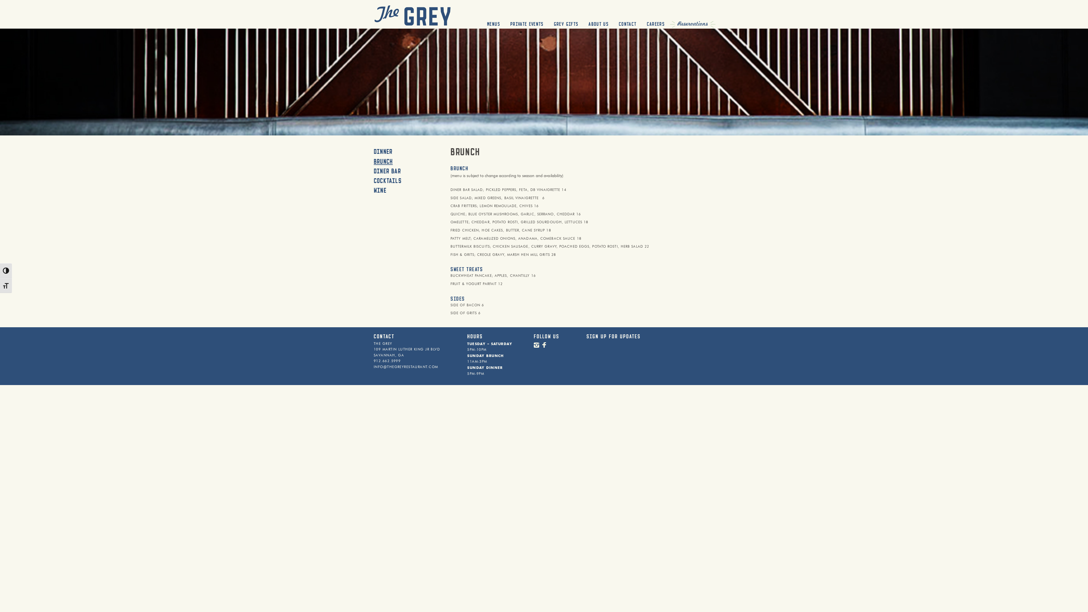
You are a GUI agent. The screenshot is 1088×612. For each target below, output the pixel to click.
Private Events (527, 24)
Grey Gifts (566, 24)
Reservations (692, 24)
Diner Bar (387, 171)
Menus (493, 24)
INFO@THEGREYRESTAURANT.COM (406, 367)
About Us (598, 24)
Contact (627, 24)
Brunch (383, 161)
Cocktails (387, 180)
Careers (656, 24)
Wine (380, 190)
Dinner (383, 151)
